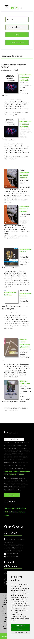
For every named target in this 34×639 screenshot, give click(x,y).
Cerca (17, 35)
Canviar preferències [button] (20, 632)
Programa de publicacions (15, 508)
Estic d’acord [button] (20, 625)
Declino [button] (20, 629)
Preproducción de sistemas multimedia (25, 77)
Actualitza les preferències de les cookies (16, 1)
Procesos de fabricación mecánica (24, 175)
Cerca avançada (17, 42)
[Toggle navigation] (6, 7)
